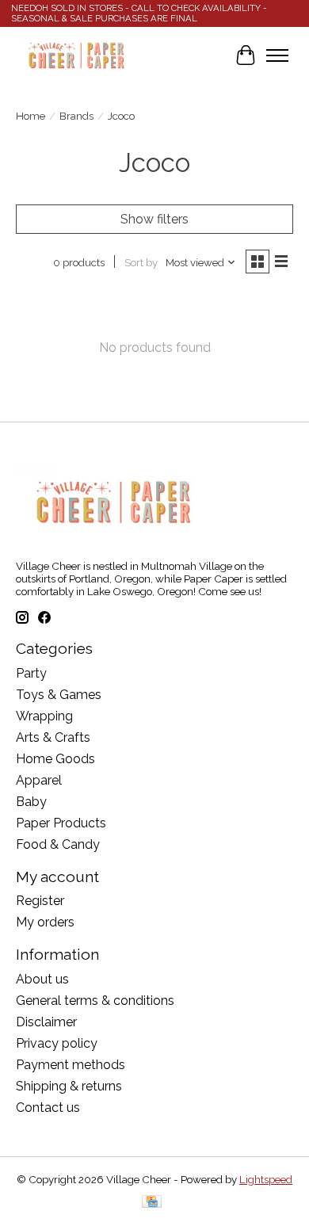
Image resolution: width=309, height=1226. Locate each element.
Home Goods (55, 758)
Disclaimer (46, 1021)
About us (42, 979)
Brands (76, 115)
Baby (31, 801)
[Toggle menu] (277, 55)
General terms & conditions (95, 1000)
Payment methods (70, 1064)
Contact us (48, 1107)
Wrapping (44, 716)
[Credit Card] (152, 1202)
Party (31, 673)
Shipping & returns (69, 1086)
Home (30, 115)
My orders (45, 922)
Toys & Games (58, 694)
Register (40, 900)
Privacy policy (56, 1043)
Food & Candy (58, 844)
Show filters (154, 219)
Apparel (39, 780)
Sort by (141, 262)
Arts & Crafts (53, 737)
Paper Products (61, 823)
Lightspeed (265, 1179)
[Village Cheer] (76, 55)
